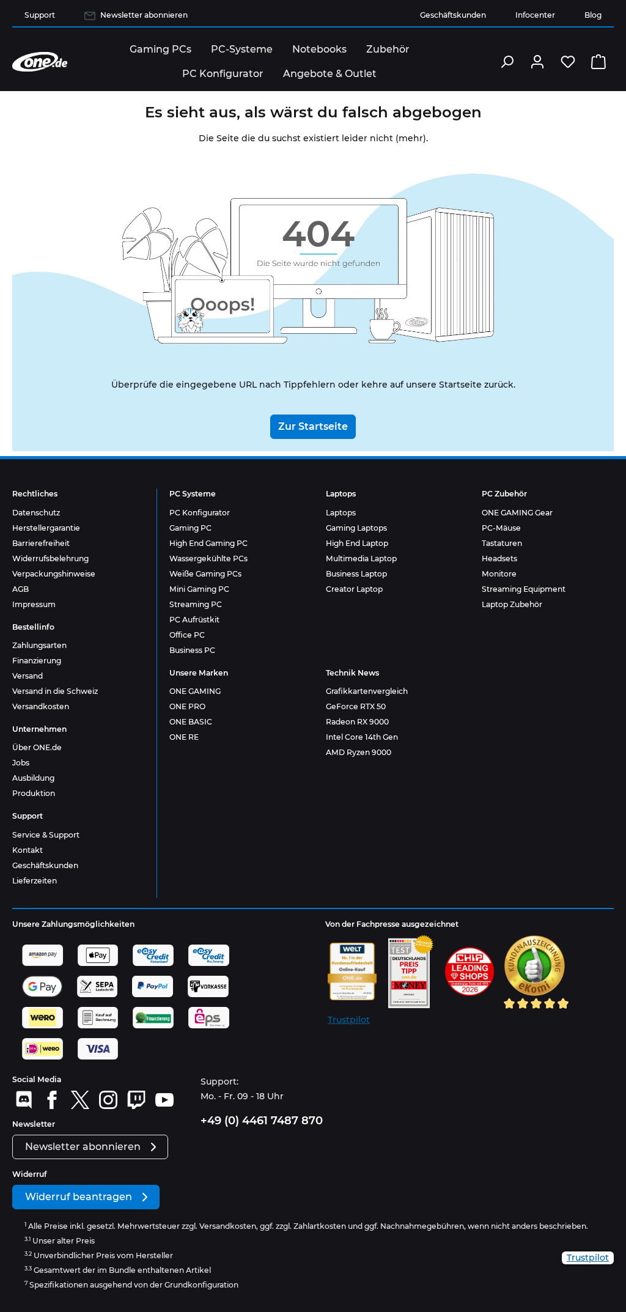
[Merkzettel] (568, 61)
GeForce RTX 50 (356, 706)
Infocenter (535, 15)
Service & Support (45, 834)
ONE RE (184, 737)
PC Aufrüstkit (194, 619)
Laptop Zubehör (512, 604)
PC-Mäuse (501, 528)
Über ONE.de (37, 747)
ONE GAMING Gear (517, 512)
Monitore (499, 573)
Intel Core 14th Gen (362, 737)
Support (39, 15)
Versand (27, 675)
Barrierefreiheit (41, 543)
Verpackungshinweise (53, 573)
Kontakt (27, 850)
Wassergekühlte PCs (208, 558)
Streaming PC (195, 604)
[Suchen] (507, 61)
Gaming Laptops (356, 528)
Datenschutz (36, 512)
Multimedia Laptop (361, 558)
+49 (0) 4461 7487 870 (262, 1120)
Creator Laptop (354, 589)
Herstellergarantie (46, 528)
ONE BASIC (190, 721)
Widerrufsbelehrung (50, 558)
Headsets (499, 558)
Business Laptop (356, 573)
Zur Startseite (313, 426)
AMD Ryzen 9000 (358, 752)
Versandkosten (40, 706)
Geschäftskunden (453, 15)
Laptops (341, 512)
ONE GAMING (195, 691)
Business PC (192, 650)
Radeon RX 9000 (357, 721)
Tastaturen (502, 543)
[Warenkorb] (598, 61)
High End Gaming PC (208, 543)
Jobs (20, 762)
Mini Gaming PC (199, 589)
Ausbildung (33, 778)
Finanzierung (36, 660)
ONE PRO (187, 706)
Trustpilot (349, 1019)
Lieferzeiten (34, 880)
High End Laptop (357, 543)
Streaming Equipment (523, 589)
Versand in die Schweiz (55, 691)
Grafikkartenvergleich (367, 691)
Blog (593, 15)
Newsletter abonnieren (144, 15)
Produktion (33, 793)
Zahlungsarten (39, 645)
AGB (20, 589)
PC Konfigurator (199, 512)
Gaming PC (190, 528)
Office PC (187, 634)
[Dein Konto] (537, 61)
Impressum (34, 604)
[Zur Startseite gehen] (39, 61)
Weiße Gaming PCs (205, 573)
